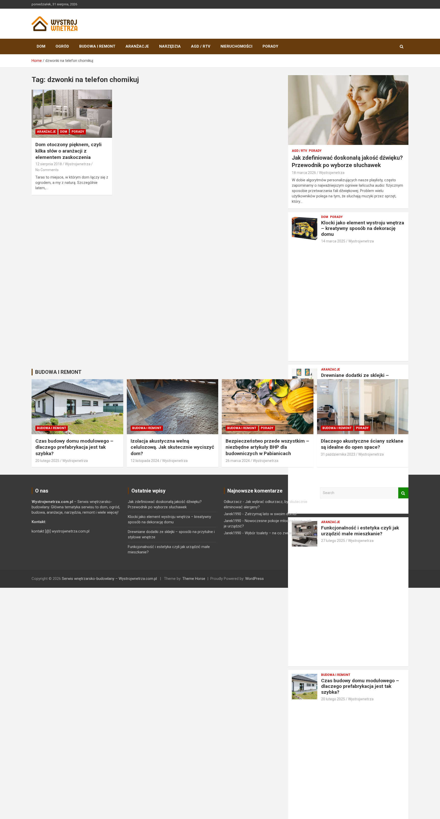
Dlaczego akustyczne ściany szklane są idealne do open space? (362, 444)
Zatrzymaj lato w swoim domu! (271, 514)
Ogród (62, 46)
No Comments (47, 170)
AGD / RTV (200, 46)
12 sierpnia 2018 (48, 164)
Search (403, 492)
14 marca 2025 (333, 241)
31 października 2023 (338, 454)
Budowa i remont (97, 46)
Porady (270, 46)
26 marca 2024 (238, 461)
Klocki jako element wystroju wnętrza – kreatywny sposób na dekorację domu (362, 228)
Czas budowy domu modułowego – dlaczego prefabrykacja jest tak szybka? (360, 686)
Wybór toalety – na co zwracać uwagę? (278, 533)
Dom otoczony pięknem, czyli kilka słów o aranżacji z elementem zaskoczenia (68, 151)
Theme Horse (193, 578)
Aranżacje (137, 46)
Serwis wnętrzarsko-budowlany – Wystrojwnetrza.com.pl (109, 578)
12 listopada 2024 (145, 461)
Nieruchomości (236, 46)
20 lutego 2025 (333, 699)
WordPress (254, 578)
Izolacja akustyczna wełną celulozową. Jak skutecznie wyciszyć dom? (172, 447)
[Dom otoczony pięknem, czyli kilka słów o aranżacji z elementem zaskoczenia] (71, 113)
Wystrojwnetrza (77, 164)
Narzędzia (170, 46)
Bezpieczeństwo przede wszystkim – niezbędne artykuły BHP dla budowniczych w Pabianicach (267, 447)
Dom (41, 46)
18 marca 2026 (304, 173)
